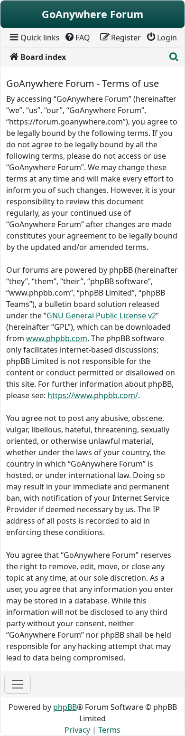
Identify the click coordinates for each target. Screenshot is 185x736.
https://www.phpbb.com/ (92, 395)
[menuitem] (34, 37)
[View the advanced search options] (174, 57)
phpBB (65, 707)
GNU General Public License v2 (101, 315)
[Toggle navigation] (17, 684)
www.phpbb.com (56, 338)
